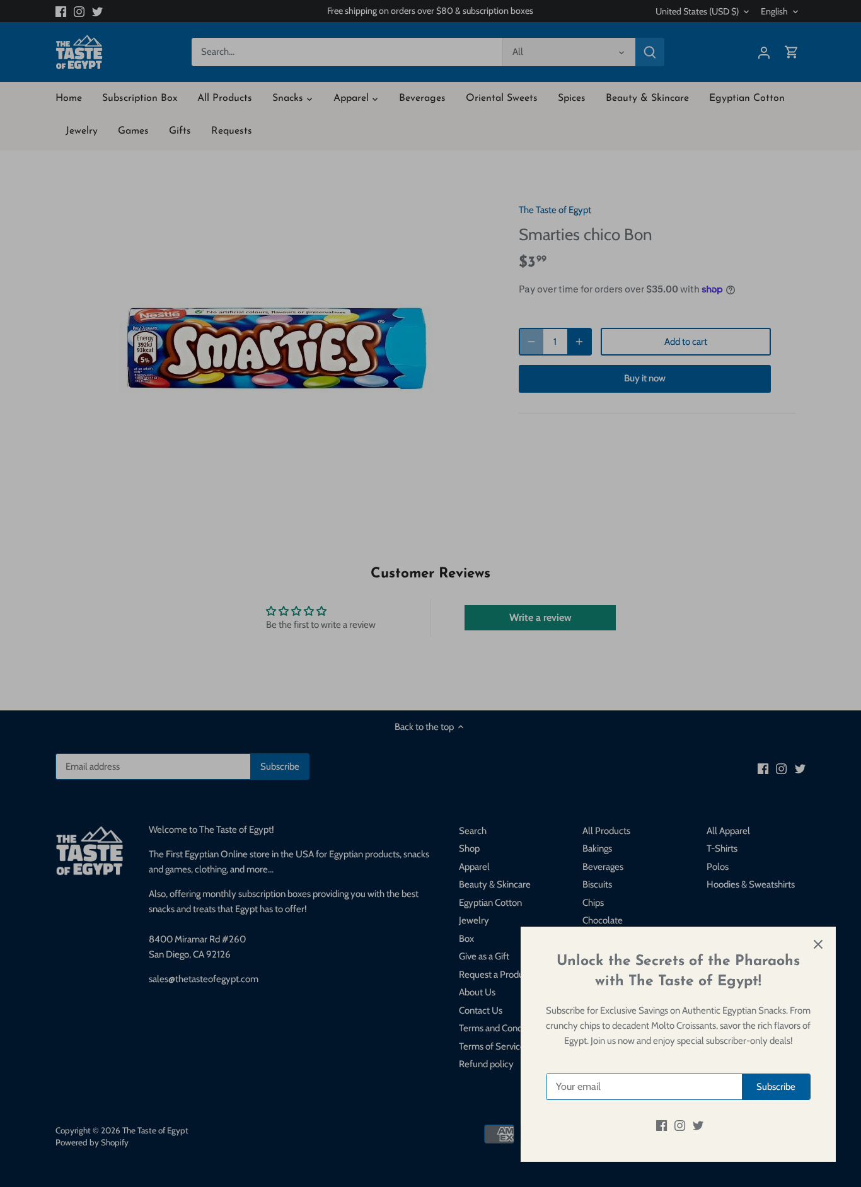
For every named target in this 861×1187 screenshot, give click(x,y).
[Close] (818, 944)
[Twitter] (698, 1125)
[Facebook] (661, 1125)
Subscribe (775, 1086)
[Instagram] (679, 1125)
